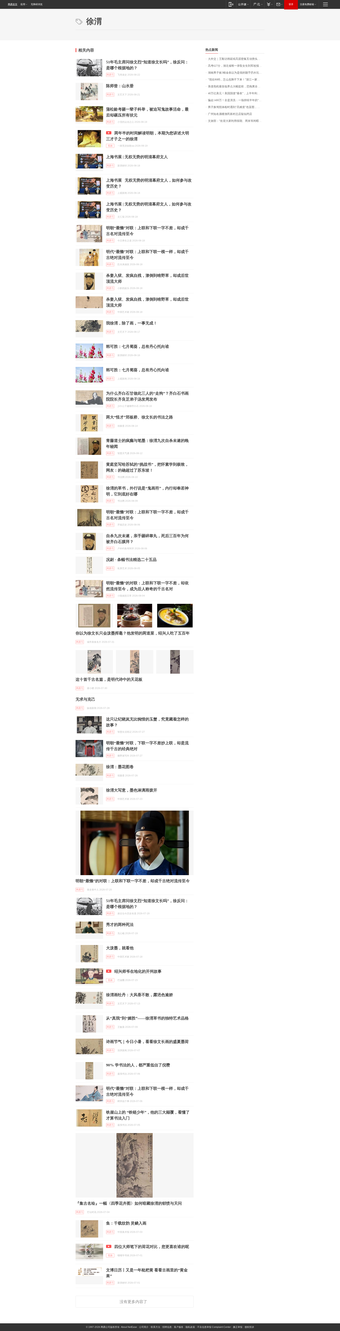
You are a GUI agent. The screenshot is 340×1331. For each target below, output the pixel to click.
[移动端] (231, 4)
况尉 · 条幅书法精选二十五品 (131, 559)
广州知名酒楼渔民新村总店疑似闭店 (230, 114)
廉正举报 (237, 1327)
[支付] (269, 4)
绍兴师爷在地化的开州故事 (138, 971)
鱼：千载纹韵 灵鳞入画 (126, 1223)
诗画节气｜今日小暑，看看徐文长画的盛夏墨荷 (147, 1041)
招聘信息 (167, 1327)
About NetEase (129, 1327)
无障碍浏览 (36, 4)
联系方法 (155, 1327)
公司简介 (144, 1327)
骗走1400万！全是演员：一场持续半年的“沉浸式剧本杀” (236, 100)
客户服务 (178, 1327)
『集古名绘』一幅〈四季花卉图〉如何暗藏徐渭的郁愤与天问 (129, 1203)
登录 (291, 4)
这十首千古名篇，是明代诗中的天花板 (109, 679)
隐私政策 (190, 1327)
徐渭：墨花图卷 (120, 767)
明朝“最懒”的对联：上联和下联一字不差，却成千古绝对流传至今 (133, 881)
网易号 (110, 74)
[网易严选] (257, 4)
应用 (22, 4)
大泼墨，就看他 (120, 948)
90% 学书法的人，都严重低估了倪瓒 (138, 1065)
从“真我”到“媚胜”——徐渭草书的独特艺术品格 (147, 1018)
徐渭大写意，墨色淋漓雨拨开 (131, 790)
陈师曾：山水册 (120, 86)
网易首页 (12, 4)
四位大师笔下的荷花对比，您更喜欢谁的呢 (151, 1246)
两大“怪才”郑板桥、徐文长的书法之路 (139, 417)
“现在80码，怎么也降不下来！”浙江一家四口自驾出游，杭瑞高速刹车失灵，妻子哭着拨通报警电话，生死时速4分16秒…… (236, 79)
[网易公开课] (243, 4)
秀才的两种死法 (120, 924)
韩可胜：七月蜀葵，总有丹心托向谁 (137, 346)
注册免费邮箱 (307, 4)
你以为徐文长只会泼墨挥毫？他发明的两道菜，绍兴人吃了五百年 (133, 633)
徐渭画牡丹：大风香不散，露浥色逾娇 (139, 995)
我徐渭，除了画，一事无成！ (131, 323)
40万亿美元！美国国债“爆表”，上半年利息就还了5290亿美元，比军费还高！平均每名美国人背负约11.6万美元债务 (236, 93)
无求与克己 (85, 699)
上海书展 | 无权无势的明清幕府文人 (137, 157)
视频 (110, 145)
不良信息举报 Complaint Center (214, 1327)
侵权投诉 (249, 1327)
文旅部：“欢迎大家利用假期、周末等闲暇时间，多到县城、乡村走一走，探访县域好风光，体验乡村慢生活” (236, 120)
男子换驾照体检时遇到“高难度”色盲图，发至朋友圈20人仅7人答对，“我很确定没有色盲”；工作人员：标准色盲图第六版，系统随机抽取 (236, 107)
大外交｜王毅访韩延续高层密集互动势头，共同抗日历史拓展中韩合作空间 (236, 58)
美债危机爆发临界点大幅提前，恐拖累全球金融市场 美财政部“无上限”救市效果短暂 (236, 86)
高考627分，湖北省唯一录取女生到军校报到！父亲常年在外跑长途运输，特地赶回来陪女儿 (236, 65)
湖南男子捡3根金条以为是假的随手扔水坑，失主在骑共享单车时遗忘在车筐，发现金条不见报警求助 (236, 72)
